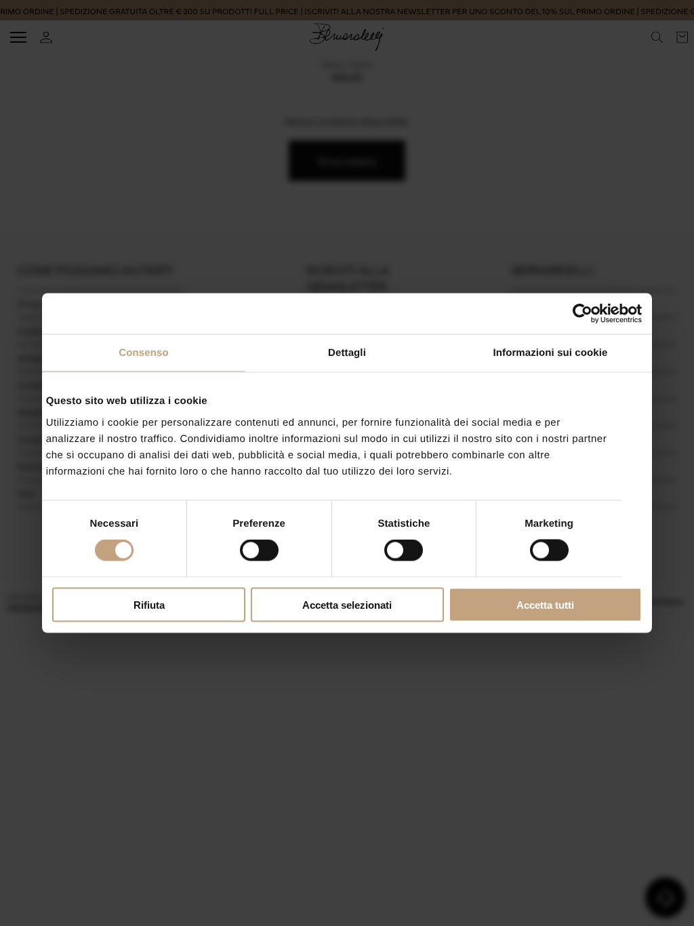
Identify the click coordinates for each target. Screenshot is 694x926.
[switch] (259, 550)
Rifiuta (149, 604)
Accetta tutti (545, 604)
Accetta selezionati (347, 604)
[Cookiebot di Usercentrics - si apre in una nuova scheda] (582, 314)
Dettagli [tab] (347, 353)
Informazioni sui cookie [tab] (550, 353)
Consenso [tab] (143, 353)
